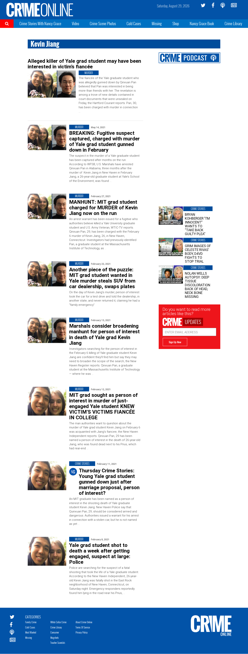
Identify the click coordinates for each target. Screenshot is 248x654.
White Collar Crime (58, 622)
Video (75, 23)
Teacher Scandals (57, 643)
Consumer (54, 632)
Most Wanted (30, 632)
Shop (175, 23)
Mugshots (54, 637)
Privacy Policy (82, 632)
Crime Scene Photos (103, 23)
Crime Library (233, 23)
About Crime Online (84, 622)
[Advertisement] (189, 373)
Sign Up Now (175, 342)
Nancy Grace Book (202, 23)
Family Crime (30, 622)
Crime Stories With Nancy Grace (40, 23)
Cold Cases (134, 23)
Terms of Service (83, 627)
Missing (157, 23)
